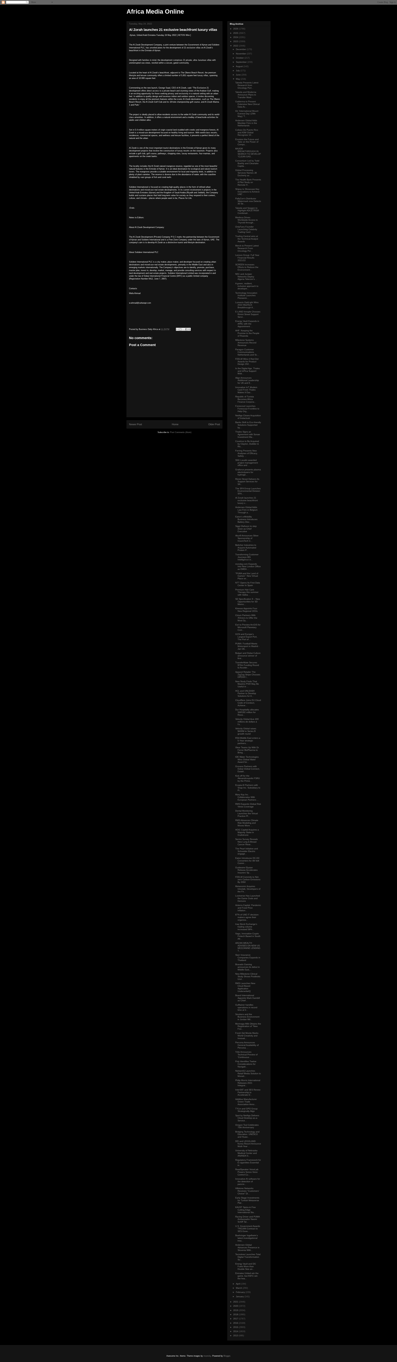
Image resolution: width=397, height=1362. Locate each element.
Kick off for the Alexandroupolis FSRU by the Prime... (247, 778)
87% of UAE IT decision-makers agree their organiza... (247, 917)
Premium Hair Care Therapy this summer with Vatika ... (247, 592)
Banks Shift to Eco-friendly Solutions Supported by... (248, 425)
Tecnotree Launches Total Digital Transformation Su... (248, 1257)
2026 (236, 28)
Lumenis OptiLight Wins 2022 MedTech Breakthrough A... (247, 305)
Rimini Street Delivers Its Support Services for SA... (247, 482)
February (240, 1292)
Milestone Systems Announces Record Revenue (245, 343)
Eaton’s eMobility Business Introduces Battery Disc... (246, 519)
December (241, 49)
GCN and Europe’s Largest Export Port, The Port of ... (246, 637)
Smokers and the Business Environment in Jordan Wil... (247, 1017)
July (238, 70)
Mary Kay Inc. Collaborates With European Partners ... (247, 797)
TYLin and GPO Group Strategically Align (246, 1110)
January (240, 1296)
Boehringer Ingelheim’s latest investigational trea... (246, 1238)
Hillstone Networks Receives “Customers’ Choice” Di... (247, 1191)
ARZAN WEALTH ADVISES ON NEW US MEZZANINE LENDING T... (247, 947)
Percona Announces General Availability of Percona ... (247, 1045)
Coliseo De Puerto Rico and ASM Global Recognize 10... (246, 132)
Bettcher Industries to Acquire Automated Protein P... (245, 548)
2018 (236, 1314)
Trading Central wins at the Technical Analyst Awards (246, 239)
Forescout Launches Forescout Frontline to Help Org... (247, 409)
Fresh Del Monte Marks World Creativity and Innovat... (246, 1036)
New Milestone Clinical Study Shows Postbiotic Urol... (247, 976)
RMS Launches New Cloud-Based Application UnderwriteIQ (245, 987)
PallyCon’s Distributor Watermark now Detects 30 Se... (248, 201)
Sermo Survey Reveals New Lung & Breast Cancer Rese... (246, 842)
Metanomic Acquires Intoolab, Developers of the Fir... (247, 889)
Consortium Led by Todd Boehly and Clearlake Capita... (247, 163)
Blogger (226, 1356)
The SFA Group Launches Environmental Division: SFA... (248, 491)
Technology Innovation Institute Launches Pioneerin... (246, 295)
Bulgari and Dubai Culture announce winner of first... (248, 656)
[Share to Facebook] (186, 329)
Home (175, 424)
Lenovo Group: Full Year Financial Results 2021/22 (247, 258)
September (241, 62)
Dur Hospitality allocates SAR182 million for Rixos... (247, 712)
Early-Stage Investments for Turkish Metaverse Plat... (247, 1200)
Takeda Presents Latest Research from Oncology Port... (246, 85)
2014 (236, 1331)
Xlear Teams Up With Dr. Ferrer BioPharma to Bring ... (247, 750)
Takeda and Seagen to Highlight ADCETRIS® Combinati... (247, 210)
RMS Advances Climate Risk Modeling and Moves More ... (246, 823)
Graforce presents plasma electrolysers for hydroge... (248, 472)
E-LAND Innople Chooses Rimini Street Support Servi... (247, 314)
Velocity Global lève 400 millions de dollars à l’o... (247, 722)
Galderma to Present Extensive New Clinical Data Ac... (247, 104)
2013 (236, 1335)
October (240, 58)
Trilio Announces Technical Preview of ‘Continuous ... (246, 1054)
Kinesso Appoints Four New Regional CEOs (246, 609)
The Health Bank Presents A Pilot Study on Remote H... (248, 182)
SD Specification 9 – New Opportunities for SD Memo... (247, 601)
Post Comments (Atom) (180, 432)
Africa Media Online (155, 11)
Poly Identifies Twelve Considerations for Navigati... (245, 1064)
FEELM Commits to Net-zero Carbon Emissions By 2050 (247, 879)
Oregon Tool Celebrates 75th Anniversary (247, 1126)
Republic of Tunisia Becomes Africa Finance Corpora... (245, 399)
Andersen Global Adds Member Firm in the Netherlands (246, 123)
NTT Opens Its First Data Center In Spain (247, 584)
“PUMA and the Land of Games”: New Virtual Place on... (246, 576)
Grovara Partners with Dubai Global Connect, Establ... (247, 769)
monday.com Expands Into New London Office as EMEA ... (248, 566)
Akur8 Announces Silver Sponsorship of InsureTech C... (247, 538)
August (239, 66)
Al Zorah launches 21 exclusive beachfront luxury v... (246, 500)
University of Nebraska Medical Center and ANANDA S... (246, 1153)
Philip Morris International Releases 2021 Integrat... (247, 1083)
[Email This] (177, 329)
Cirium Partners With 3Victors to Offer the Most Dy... (246, 618)
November (241, 53)
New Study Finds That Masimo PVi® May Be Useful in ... (247, 684)
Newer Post (135, 424)
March (239, 1288)
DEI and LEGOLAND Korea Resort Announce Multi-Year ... (248, 1144)
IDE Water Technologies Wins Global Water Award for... (247, 759)
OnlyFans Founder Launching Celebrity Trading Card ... (246, 229)
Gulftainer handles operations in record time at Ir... (246, 1007)
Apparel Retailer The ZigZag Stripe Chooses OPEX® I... (247, 674)
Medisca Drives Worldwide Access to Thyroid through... (246, 220)
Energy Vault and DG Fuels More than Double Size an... (245, 1266)
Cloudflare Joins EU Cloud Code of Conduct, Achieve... (248, 703)
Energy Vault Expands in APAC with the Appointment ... (247, 324)
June (238, 74)
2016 (236, 1323)
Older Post (214, 424)
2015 (236, 1327)
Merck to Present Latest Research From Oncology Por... (247, 248)
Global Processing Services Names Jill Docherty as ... (246, 173)
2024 (236, 37)
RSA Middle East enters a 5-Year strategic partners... (247, 740)
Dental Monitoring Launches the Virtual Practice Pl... (246, 813)
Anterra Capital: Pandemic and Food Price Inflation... (248, 908)
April (238, 1284)
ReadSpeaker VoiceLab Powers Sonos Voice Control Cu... (246, 1172)
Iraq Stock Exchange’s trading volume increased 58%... (246, 927)
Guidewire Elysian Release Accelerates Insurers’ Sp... (246, 870)
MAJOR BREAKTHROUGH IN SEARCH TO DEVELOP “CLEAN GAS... (248, 152)
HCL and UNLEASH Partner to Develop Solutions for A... (245, 693)
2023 (236, 41)
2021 (236, 1301)
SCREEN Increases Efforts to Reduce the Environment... (246, 267)
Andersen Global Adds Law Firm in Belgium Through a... (246, 510)
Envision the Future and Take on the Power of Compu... (247, 142)
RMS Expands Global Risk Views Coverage (248, 805)
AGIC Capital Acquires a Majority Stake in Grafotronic (247, 832)
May (238, 79)
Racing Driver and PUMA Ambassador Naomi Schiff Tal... (247, 1219)
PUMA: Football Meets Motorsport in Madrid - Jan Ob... (247, 646)
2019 (236, 1310)
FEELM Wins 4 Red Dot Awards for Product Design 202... (247, 361)
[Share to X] (183, 329)
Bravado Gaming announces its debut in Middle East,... (247, 967)
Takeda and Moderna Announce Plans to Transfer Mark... (245, 95)
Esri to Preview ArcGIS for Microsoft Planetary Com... (248, 627)
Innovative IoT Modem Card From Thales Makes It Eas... (246, 390)
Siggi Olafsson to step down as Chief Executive (246, 529)
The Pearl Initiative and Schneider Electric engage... (246, 851)
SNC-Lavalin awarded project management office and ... (246, 463)
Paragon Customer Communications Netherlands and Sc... (247, 352)
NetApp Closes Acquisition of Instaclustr (248, 416)
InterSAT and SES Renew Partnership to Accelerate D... (247, 1092)
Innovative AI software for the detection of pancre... (247, 1181)
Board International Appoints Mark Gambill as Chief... (247, 998)
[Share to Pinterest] (189, 329)
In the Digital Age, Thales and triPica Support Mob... (247, 371)
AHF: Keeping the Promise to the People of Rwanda (247, 333)
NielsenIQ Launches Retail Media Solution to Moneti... (248, 1073)
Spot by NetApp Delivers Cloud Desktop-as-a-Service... (247, 1118)
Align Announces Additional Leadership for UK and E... (247, 380)
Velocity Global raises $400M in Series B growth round (245, 731)
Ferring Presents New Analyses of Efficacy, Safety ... (246, 453)
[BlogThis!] (180, 329)
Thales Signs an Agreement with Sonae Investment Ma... (247, 434)
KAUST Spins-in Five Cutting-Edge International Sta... (245, 1210)
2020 (236, 1306)
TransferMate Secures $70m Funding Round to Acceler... (247, 665)
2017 (236, 1318)
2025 (236, 33)
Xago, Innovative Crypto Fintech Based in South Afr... (247, 936)
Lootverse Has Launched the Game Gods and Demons (247, 898)
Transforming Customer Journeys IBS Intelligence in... (247, 557)
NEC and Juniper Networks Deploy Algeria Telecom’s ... (246, 276)
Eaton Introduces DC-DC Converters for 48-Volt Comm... (247, 861)
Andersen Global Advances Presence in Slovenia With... (247, 1247)
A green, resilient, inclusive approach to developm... (246, 286)
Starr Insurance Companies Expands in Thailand (247, 957)
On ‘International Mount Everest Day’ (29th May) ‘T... (246, 113)
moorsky (207, 1356)
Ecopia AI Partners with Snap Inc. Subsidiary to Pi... (247, 788)
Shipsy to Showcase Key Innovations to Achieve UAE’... (247, 192)
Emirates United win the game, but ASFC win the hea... (247, 1276)
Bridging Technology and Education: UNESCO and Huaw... (247, 1134)
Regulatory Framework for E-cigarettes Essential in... (248, 1162)
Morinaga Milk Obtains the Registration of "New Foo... (248, 1026)
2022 (236, 45)
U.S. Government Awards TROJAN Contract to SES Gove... (247, 1229)
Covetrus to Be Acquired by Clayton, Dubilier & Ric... (247, 444)
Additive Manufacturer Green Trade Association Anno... (246, 1102)
